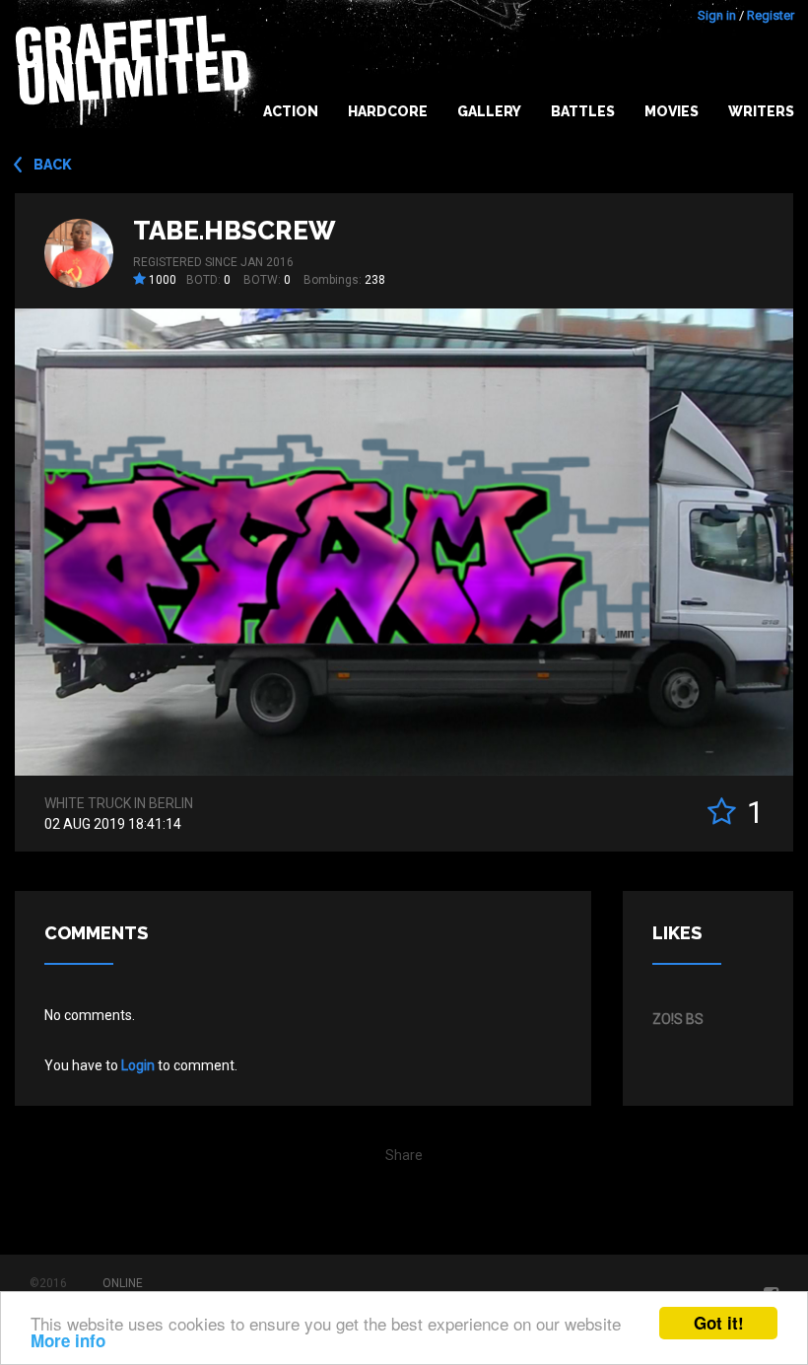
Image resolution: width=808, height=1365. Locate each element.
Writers (761, 111)
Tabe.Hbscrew (234, 230)
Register (770, 15)
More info (68, 1340)
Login (138, 1065)
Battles (583, 111)
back (53, 164)
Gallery (489, 111)
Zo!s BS (678, 1019)
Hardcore (388, 111)
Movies (671, 111)
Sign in (717, 15)
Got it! (719, 1322)
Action (290, 111)
